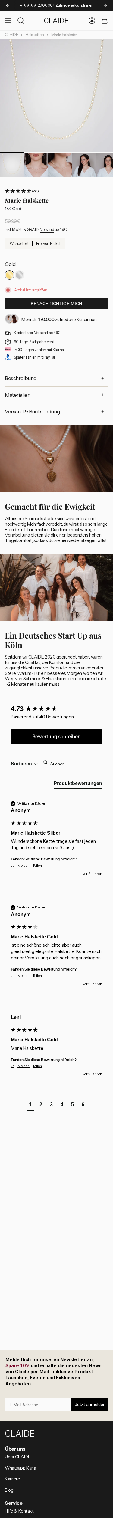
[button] (56, 191)
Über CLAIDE (17, 1457)
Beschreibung (20, 378)
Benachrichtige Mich (56, 303)
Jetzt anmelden (90, 1404)
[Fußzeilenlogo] (20, 1433)
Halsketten (35, 34)
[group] (56, 709)
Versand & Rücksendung (32, 412)
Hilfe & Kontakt (19, 1511)
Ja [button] (12, 865)
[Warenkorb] (104, 21)
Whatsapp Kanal (21, 1468)
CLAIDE (11, 34)
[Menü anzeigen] (8, 21)
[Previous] (7, 5)
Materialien (17, 395)
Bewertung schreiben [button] (56, 736)
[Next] (105, 5)
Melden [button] (23, 865)
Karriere (12, 1479)
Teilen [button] (37, 865)
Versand (47, 229)
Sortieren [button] (22, 763)
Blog (9, 1490)
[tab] (78, 784)
